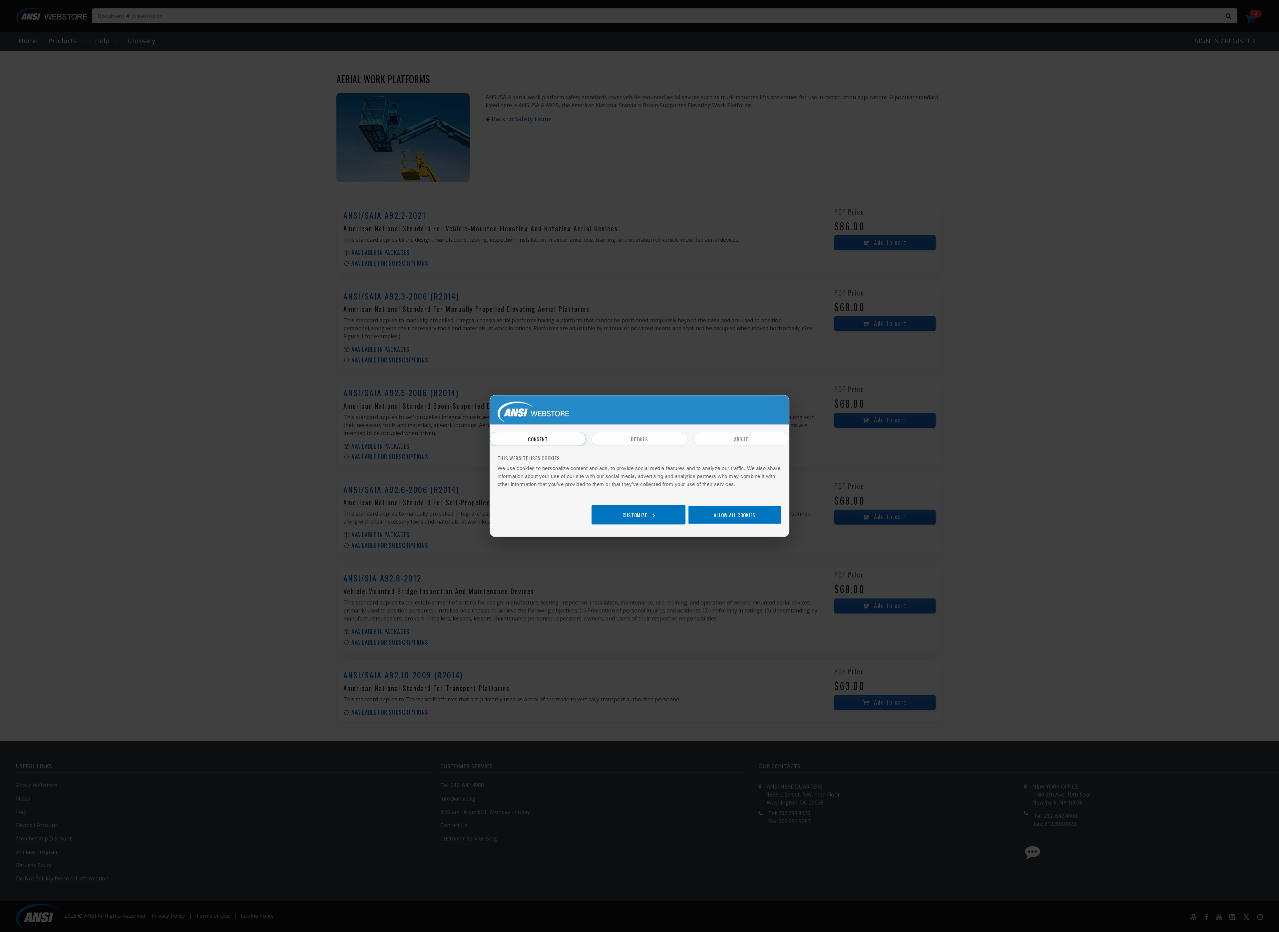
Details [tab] (639, 439)
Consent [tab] (538, 439)
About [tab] (741, 439)
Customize (635, 514)
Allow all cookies (734, 514)
